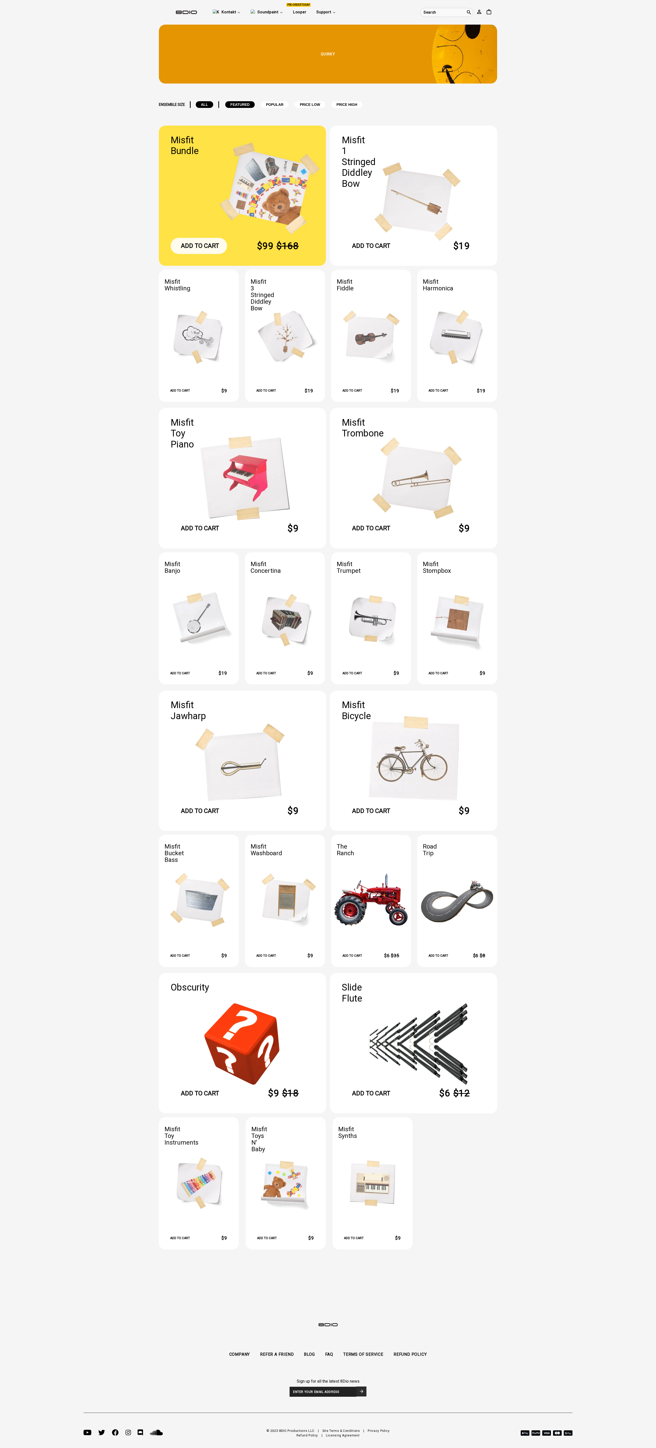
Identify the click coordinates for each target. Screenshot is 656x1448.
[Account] (479, 12)
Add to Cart (200, 245)
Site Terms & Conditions (341, 1431)
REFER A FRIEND (277, 1354)
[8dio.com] (178, 12)
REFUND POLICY (410, 1354)
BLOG (309, 1354)
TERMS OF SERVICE (363, 1354)
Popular (274, 105)
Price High (346, 105)
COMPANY (239, 1354)
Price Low (310, 105)
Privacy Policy (378, 1431)
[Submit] (361, 1391)
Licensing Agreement (343, 1435)
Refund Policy (307, 1435)
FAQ (329, 1354)
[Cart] (489, 12)
